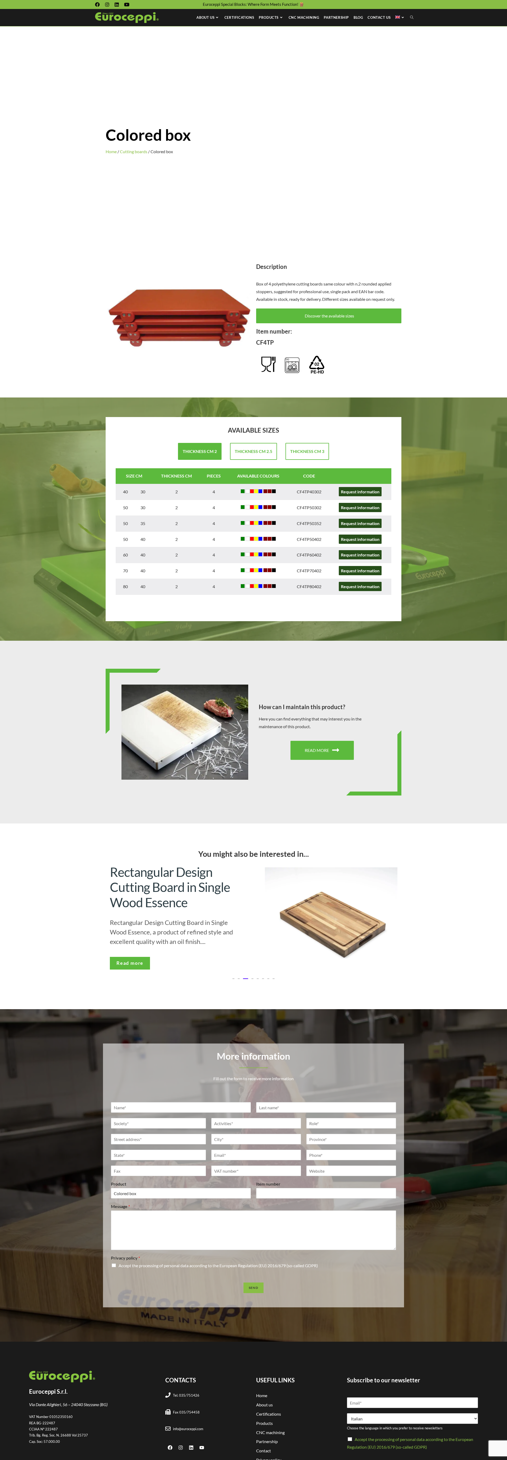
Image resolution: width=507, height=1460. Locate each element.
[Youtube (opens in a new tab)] (126, 4)
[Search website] (412, 17)
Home (111, 151)
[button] (233, 972)
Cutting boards (133, 151)
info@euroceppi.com (188, 1423)
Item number (268, 1177)
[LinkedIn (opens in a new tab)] (116, 4)
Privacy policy (125, 1251)
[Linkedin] (191, 1441)
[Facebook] (170, 1441)
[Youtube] (201, 1441)
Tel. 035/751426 (186, 1389)
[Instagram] (180, 1441)
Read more (130, 952)
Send (253, 1282)
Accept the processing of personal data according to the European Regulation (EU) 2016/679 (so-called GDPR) (218, 1259)
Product (118, 1177)
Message (120, 1200)
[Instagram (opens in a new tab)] (107, 4)
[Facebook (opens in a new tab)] (98, 4)
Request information (360, 491)
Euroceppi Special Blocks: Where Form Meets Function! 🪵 (253, 4)
